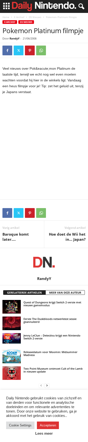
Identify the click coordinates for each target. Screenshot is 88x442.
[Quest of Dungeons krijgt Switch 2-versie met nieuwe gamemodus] (11, 307)
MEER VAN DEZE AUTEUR (65, 292)
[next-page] (46, 385)
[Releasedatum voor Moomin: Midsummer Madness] (11, 356)
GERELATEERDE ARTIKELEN (24, 292)
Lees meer (44, 433)
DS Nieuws (35, 17)
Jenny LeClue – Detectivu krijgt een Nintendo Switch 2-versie (51, 337)
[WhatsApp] (41, 50)
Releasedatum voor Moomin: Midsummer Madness (50, 353)
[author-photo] (44, 262)
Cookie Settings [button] (20, 425)
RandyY (15, 38)
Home (5, 17)
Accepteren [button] (48, 425)
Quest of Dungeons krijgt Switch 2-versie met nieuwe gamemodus (52, 303)
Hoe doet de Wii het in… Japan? (67, 237)
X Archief (19, 17)
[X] (18, 50)
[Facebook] (7, 50)
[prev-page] (41, 385)
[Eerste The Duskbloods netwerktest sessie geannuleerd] (11, 323)
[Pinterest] (30, 50)
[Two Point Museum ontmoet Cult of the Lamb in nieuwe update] (11, 373)
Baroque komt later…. (15, 237)
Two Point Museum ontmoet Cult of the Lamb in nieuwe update (53, 370)
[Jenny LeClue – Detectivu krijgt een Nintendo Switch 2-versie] (11, 338)
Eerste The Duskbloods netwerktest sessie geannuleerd (50, 320)
